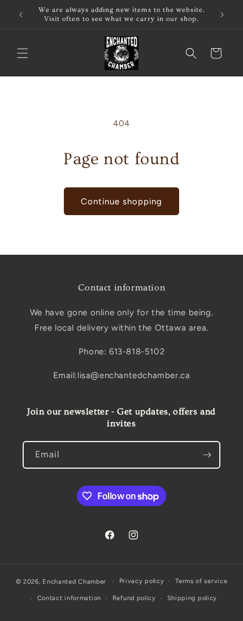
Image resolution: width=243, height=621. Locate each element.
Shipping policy (192, 598)
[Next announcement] (222, 14)
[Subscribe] (206, 455)
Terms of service (201, 581)
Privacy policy (141, 581)
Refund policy (134, 598)
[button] (22, 53)
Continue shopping (121, 201)
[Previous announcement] (20, 14)
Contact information (69, 598)
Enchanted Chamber (74, 581)
